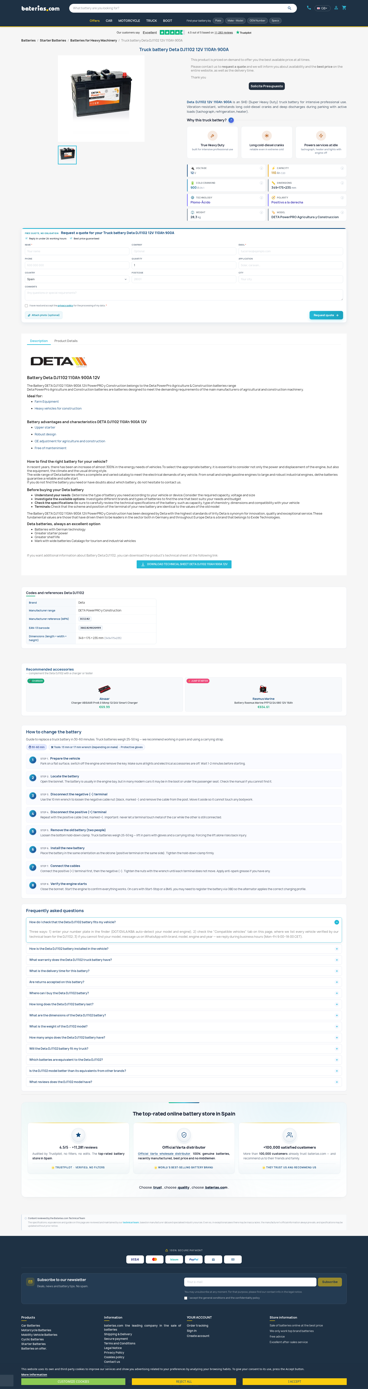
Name (28, 244)
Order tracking (197, 1326)
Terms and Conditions (119, 1343)
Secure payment (116, 1339)
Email (242, 244)
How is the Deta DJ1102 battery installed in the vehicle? (68, 949)
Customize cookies (73, 1381)
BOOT (167, 21)
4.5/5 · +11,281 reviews (78, 1147)
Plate (218, 20)
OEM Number (257, 20)
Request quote (324, 315)
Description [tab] (39, 341)
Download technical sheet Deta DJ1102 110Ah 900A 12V (184, 564)
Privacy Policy (114, 1353)
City (241, 272)
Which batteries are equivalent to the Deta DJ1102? (66, 1060)
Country (30, 272)
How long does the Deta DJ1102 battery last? (61, 1004)
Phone (28, 258)
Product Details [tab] (66, 341)
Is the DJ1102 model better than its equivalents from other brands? (77, 1071)
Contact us (112, 1362)
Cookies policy (114, 1357)
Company (137, 244)
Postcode (137, 272)
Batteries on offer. (34, 1349)
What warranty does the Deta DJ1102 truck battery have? (70, 960)
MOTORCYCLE (129, 21)
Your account (199, 1317)
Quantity (137, 258)
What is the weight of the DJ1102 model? (58, 1026)
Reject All (184, 1381)
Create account (198, 1336)
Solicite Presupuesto (267, 86)
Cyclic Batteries (32, 1339)
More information (34, 1374)
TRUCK (151, 21)
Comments (31, 286)
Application (246, 258)
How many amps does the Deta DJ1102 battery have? (67, 1038)
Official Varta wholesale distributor (164, 1154)
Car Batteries (30, 1326)
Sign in (192, 1331)
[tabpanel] (184, 456)
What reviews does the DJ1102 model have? (60, 1082)
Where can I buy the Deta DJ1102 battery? (59, 993)
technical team (131, 1222)
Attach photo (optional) (46, 315)
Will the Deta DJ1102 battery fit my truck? (58, 1049)
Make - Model (235, 20)
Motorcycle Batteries (36, 1330)
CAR (109, 21)
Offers (95, 21)
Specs (275, 20)
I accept (294, 1381)
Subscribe (330, 1282)
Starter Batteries (33, 1344)
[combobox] (183, 8)
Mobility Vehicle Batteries (39, 1335)
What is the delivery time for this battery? (59, 971)
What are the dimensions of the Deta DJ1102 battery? (67, 1015)
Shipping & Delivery (118, 1334)
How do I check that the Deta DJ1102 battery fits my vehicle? (72, 922)
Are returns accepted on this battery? (56, 982)
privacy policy (65, 305)
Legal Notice (113, 1348)
